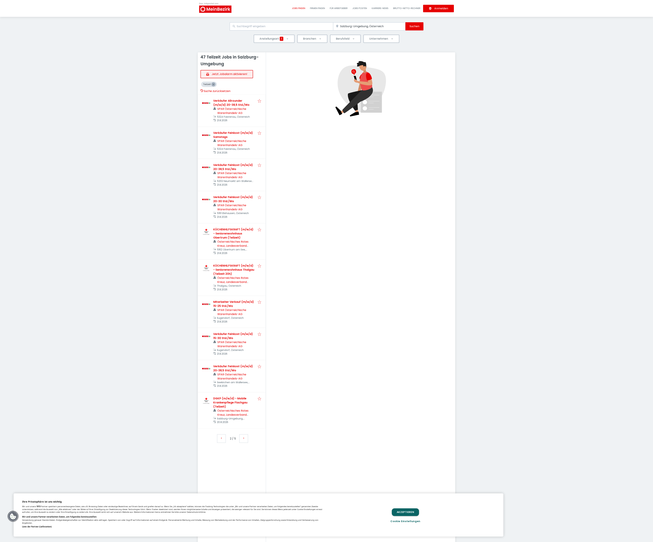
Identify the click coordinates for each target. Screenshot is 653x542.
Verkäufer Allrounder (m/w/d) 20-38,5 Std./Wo (231, 103)
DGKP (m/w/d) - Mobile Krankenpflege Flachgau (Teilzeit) (230, 402)
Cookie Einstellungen (405, 521)
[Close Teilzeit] (213, 84)
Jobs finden (298, 8)
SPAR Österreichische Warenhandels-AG (231, 111)
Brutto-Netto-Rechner (406, 8)
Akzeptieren (405, 512)
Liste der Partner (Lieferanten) (37, 526)
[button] (13, 516)
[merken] (259, 101)
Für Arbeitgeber (339, 8)
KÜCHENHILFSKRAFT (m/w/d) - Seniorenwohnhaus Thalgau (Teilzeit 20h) (233, 270)
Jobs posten (359, 8)
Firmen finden (317, 8)
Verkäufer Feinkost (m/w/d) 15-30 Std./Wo (233, 336)
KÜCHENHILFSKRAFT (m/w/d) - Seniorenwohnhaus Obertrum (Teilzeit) (233, 233)
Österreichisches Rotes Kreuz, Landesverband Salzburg (232, 246)
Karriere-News (380, 8)
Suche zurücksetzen (217, 91)
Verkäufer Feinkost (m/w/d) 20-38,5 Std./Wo (233, 167)
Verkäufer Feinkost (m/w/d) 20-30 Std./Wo (233, 199)
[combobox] (281, 26)
